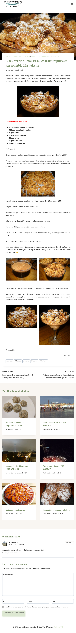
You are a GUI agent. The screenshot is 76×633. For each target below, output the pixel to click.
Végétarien (43, 361)
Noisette (34, 361)
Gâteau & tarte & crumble (21, 56)
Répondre (69, 543)
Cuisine (8, 56)
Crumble (18, 361)
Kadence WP (58, 627)
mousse (26, 361)
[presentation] (19, 407)
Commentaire (8, 575)
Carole (12, 542)
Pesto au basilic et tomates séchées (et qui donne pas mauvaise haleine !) (17, 375)
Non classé (56, 56)
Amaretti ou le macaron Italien (56, 510)
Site (53, 601)
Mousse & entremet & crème (41, 56)
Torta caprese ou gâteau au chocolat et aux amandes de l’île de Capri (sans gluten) (58, 375)
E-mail (30, 601)
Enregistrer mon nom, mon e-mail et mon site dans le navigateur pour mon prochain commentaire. (36, 607)
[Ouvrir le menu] (72, 3)
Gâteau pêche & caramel (16, 510)
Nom (5, 601)
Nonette (10, 70)
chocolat (9, 361)
